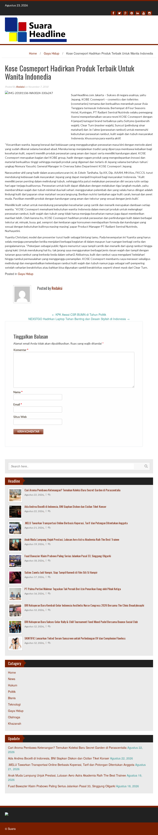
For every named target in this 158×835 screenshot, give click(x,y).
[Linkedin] (137, 13)
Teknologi (14, 704)
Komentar (20, 350)
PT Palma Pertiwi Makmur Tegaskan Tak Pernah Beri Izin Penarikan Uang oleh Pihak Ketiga (72, 589)
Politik (12, 691)
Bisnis (12, 698)
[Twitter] (119, 13)
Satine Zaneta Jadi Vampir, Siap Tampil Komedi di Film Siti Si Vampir (61, 572)
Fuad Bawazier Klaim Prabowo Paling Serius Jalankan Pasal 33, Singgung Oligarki (67, 556)
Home (33, 53)
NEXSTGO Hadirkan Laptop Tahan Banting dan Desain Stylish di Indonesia (79, 319)
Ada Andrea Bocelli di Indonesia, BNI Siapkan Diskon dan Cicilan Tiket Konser (65, 506)
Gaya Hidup (51, 53)
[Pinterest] (131, 13)
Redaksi (20, 86)
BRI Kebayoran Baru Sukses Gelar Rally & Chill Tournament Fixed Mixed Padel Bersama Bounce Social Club (81, 622)
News (11, 679)
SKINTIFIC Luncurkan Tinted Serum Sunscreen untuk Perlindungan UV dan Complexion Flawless (74, 638)
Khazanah (14, 723)
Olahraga (14, 717)
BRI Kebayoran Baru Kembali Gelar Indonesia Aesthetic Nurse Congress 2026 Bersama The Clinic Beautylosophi (84, 605)
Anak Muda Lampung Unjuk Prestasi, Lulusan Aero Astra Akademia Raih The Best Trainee (71, 539)
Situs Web (20, 416)
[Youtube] (143, 13)
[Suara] (36, 29)
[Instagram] (149, 13)
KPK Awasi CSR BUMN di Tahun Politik (79, 314)
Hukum (12, 685)
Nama (18, 392)
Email (17, 404)
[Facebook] (113, 13)
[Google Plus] (125, 13)
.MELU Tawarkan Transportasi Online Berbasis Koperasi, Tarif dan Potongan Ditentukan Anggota (76, 523)
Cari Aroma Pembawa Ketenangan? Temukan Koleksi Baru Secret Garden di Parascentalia (72, 490)
